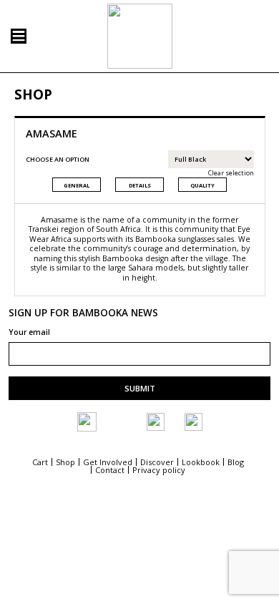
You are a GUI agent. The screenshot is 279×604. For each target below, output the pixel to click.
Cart (40, 462)
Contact (109, 469)
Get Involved (107, 462)
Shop (65, 462)
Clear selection (230, 172)
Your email (29, 332)
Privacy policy (158, 469)
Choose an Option (57, 159)
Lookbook (201, 462)
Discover (157, 462)
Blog (235, 462)
